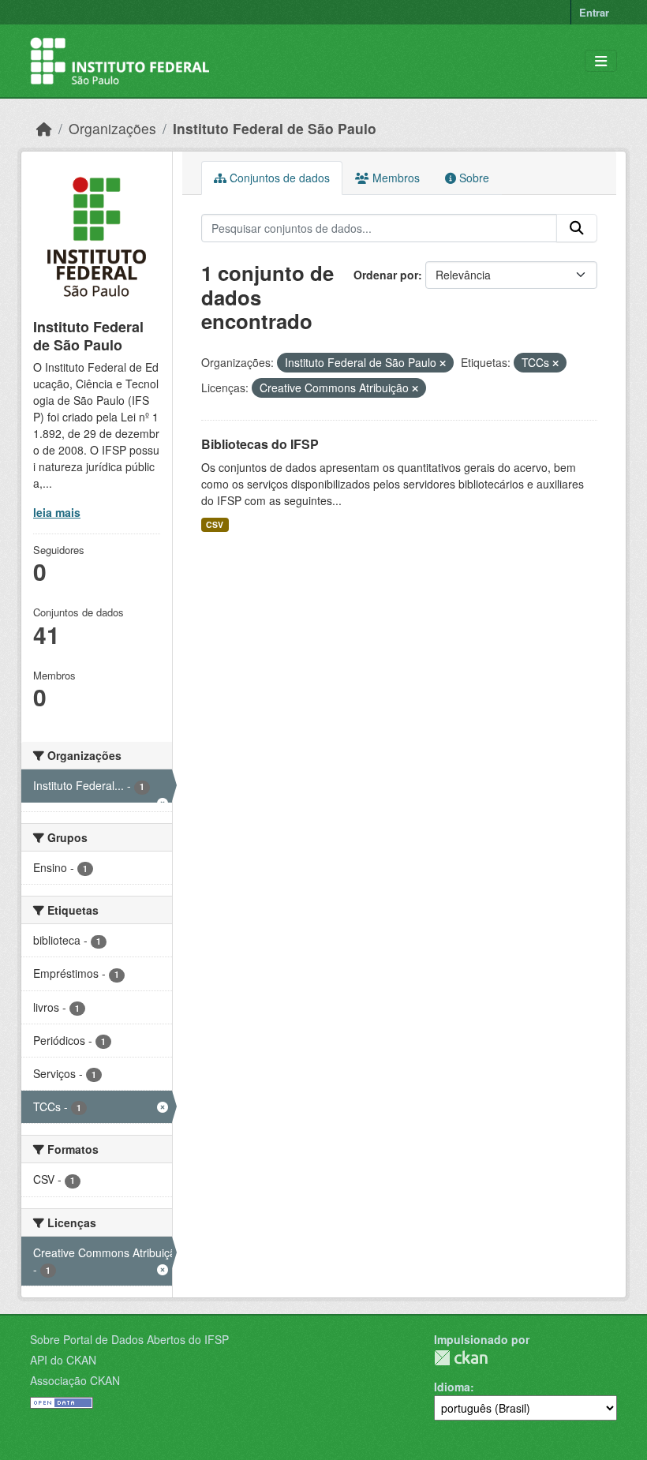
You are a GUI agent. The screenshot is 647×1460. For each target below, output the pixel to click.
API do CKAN (63, 1360)
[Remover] (442, 363)
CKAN (461, 1358)
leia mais (56, 512)
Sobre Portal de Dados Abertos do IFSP (129, 1339)
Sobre (472, 177)
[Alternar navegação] (601, 61)
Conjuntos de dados (278, 177)
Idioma (452, 1386)
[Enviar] (576, 228)
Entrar (594, 12)
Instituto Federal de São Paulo (274, 128)
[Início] (44, 128)
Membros (394, 177)
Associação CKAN (75, 1380)
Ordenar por (385, 275)
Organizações (112, 128)
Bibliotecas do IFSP (260, 444)
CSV (214, 524)
